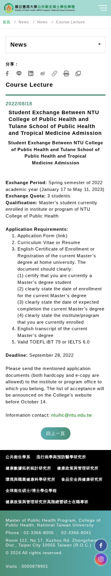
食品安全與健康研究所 (82, 479)
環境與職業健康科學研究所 (30, 479)
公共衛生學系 (18, 457)
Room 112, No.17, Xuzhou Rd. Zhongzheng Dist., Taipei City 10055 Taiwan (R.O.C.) (52, 542)
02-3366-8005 (39, 532)
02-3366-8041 (76, 532)
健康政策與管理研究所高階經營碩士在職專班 (47, 502)
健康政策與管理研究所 (78, 468)
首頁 (6, 22)
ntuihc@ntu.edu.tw (71, 415)
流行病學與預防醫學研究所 (61, 457)
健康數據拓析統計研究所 (28, 468)
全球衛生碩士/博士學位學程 (31, 490)
